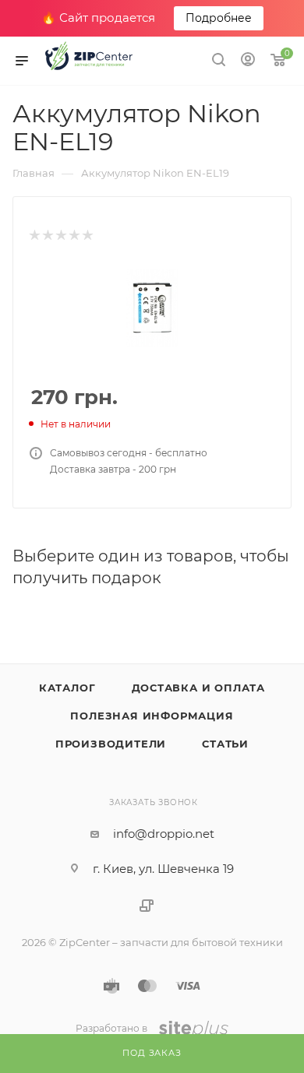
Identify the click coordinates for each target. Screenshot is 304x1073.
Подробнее (219, 18)
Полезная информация (151, 715)
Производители (110, 743)
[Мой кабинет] (248, 61)
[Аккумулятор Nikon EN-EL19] (152, 306)
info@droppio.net (163, 833)
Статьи (225, 743)
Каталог (67, 687)
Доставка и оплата (199, 687)
